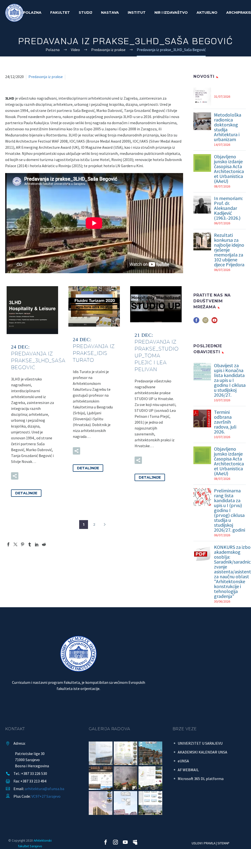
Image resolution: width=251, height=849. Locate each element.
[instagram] (205, 321)
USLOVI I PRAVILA (203, 843)
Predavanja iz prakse (45, 76)
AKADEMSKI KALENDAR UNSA (202, 752)
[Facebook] (8, 544)
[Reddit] (44, 544)
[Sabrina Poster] (125, 778)
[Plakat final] (125, 753)
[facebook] (196, 321)
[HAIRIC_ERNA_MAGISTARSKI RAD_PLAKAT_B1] (100, 802)
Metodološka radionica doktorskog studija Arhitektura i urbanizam (227, 127)
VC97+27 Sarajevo (46, 796)
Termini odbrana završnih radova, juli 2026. (225, 422)
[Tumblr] (30, 544)
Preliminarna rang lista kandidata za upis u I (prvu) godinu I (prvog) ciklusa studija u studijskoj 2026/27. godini (229, 510)
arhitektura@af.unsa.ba (44, 788)
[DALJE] (104, 524)
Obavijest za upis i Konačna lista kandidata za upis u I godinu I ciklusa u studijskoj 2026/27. (230, 380)
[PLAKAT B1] (150, 802)
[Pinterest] (23, 544)
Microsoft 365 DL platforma (201, 778)
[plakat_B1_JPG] (100, 753)
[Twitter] (15, 544)
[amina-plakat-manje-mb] (125, 802)
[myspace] (135, 842)
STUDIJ (85, 12)
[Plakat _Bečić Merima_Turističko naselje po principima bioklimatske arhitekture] (150, 753)
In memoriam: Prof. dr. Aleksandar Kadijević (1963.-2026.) (228, 208)
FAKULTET (60, 12)
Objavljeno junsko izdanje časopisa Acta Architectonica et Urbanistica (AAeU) (229, 169)
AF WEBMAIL (188, 769)
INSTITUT (137, 12)
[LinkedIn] (37, 544)
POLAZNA (32, 12)
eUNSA (183, 760)
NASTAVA (110, 12)
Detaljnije (26, 493)
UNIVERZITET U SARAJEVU (200, 743)
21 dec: (157, 352)
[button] (14, 476)
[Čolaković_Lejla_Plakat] (100, 778)
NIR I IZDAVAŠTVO (171, 12)
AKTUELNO (207, 12)
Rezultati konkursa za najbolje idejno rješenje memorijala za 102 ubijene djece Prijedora (229, 250)
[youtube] (214, 321)
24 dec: (38, 357)
